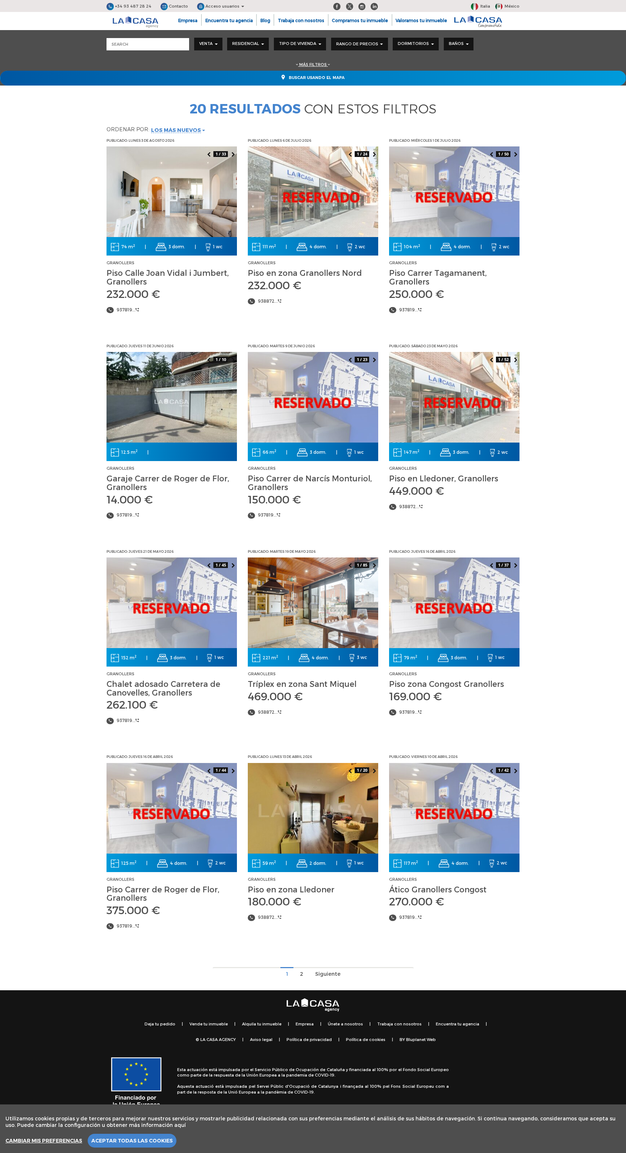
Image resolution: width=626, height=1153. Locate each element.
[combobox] (208, 44)
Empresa (187, 20)
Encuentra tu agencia (229, 20)
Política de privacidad (309, 1039)
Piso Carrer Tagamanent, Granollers (438, 277)
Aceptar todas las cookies (132, 1140)
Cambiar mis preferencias (43, 1140)
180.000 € (274, 901)
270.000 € (416, 901)
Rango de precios (357, 43)
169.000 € (415, 695)
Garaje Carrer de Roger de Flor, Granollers (168, 482)
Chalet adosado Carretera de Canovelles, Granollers (163, 688)
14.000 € (130, 499)
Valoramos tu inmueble (421, 20)
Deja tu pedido (160, 1023)
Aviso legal (261, 1039)
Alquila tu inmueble (261, 1023)
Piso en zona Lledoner (291, 889)
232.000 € (133, 293)
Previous (208, 153)
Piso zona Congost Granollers (446, 683)
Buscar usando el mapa (316, 77)
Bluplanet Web (421, 1039)
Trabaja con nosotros (301, 20)
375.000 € (133, 909)
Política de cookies (365, 1039)
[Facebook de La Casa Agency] (337, 6)
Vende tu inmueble (208, 1023)
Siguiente (328, 974)
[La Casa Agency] (135, 22)
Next (233, 153)
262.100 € (132, 704)
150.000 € (274, 499)
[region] (313, 1128)
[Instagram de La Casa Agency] (362, 6)
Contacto (178, 6)
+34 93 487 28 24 (132, 6)
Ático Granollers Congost (438, 889)
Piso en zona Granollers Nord (305, 272)
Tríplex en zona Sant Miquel (302, 683)
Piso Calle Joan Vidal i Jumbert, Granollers (168, 277)
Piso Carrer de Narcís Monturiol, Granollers (310, 482)
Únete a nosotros (345, 1023)
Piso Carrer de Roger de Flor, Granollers (163, 893)
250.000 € (416, 293)
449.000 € (416, 490)
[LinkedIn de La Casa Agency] (374, 6)
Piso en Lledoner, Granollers (443, 478)
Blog (265, 20)
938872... (268, 300)
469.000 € (275, 695)
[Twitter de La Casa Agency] (349, 6)
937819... (126, 309)
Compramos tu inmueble (360, 20)
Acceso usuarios (222, 6)
